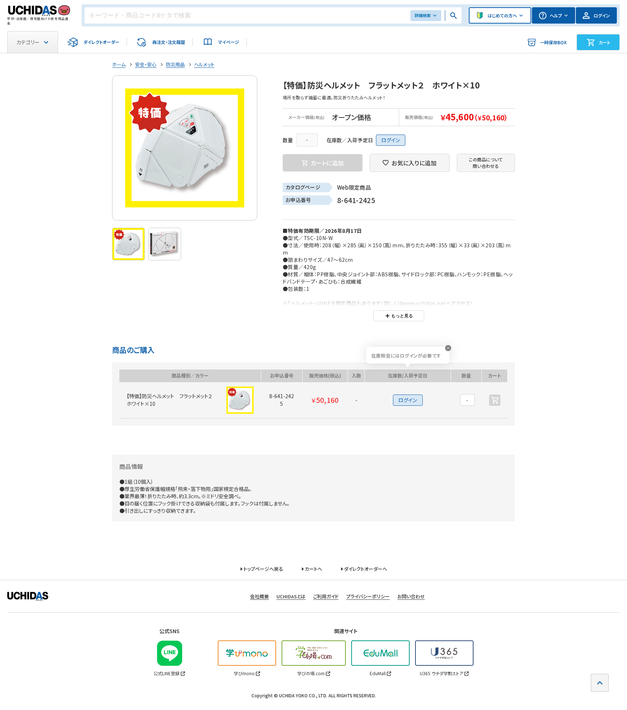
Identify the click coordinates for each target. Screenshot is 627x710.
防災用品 (175, 64)
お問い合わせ (411, 596)
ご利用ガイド (326, 596)
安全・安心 (145, 64)
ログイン (390, 140)
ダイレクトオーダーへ (365, 568)
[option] (184, 147)
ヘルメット (204, 64)
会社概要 (259, 596)
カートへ (313, 568)
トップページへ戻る (262, 568)
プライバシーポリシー (368, 596)
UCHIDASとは (291, 596)
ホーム (119, 64)
